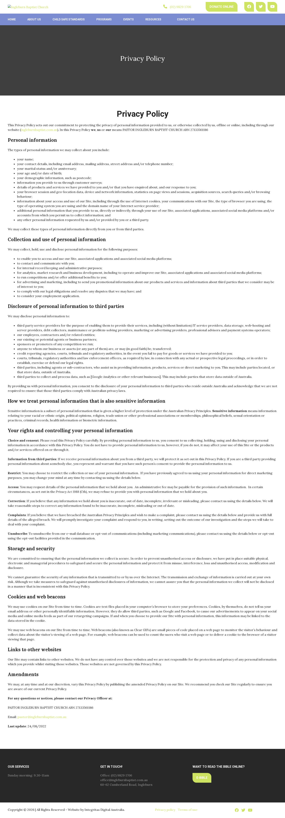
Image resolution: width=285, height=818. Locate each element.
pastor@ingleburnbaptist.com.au (41, 717)
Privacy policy (165, 810)
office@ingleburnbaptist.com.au (124, 780)
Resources (153, 19)
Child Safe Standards (69, 19)
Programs (104, 19)
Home (12, 19)
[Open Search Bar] (198, 6)
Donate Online (222, 7)
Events (128, 19)
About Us (34, 19)
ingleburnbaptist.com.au (39, 130)
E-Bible (201, 778)
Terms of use (187, 810)
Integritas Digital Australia (104, 810)
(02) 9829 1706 (180, 7)
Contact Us (185, 19)
